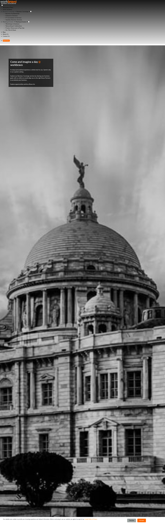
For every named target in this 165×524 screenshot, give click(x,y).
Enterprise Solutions (12, 16)
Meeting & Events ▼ (9, 22)
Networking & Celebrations (14, 26)
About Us (6, 34)
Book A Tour (6, 40)
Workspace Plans (8, 7)
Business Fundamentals (13, 14)
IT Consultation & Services (13, 18)
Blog (4, 32)
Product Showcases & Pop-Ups (15, 28)
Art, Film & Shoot (11, 30)
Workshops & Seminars (13, 24)
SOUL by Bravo (7, 9)
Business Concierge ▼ (9, 11)
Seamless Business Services (14, 20)
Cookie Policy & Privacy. (91, 519)
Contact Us (6, 36)
